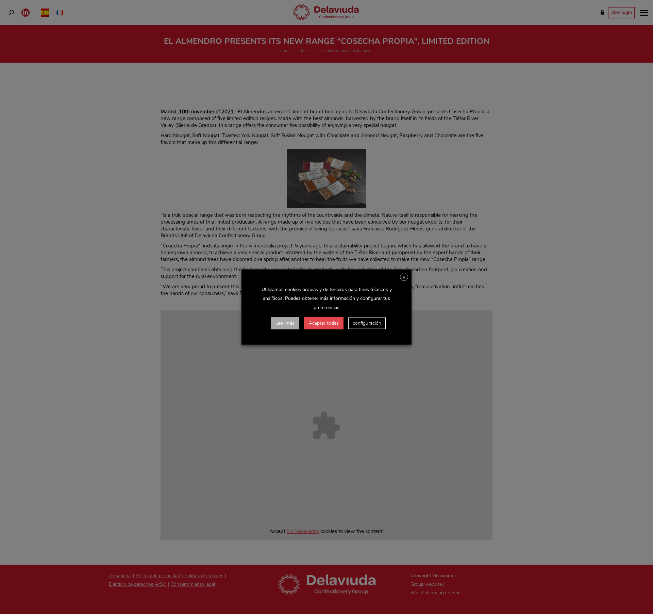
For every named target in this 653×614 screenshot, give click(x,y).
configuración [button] (367, 323)
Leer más (285, 323)
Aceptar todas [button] (324, 323)
